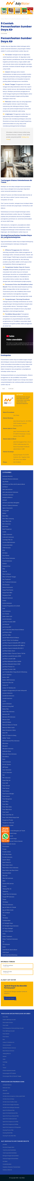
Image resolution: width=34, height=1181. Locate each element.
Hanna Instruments (7, 587)
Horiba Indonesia (7, 603)
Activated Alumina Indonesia (10, 479)
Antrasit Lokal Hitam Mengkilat (10, 502)
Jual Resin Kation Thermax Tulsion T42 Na (13, 653)
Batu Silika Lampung (8, 518)
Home (2, 18)
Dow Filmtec (5, 555)
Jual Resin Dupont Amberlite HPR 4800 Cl (13, 645)
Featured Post (6, 566)
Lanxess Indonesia (7, 693)
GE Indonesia (6, 584)
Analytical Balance (7, 497)
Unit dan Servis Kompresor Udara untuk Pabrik (14, 1096)
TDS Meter (5, 902)
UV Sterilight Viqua (7, 923)
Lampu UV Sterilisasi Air (9, 688)
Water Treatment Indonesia (10, 939)
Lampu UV (5, 685)
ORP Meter (5, 767)
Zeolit (4, 947)
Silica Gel (4, 875)
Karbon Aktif (5, 677)
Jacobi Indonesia (6, 619)
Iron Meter (5, 1161)
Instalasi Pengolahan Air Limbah (11, 606)
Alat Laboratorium (7, 489)
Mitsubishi (5, 746)
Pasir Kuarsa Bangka (8, 793)
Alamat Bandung (8, 418)
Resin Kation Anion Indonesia (10, 867)
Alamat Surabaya (8, 451)
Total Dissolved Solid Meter (9, 1150)
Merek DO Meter (6, 722)
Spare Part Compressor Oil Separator (12, 1127)
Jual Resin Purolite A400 (8, 621)
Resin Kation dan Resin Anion (10, 870)
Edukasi (4, 563)
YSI (3, 941)
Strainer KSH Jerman (8, 883)
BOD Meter (5, 526)
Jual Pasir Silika (6, 635)
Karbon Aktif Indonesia (8, 680)
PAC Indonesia (6, 777)
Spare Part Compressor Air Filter (10, 1121)
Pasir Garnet (5, 788)
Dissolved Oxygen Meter (8, 1147)
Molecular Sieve (6, 751)
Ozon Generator (6, 770)
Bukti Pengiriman (7, 529)
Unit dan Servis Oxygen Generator (11, 1104)
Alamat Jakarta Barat (9, 439)
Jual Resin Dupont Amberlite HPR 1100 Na (13, 643)
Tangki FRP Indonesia (8, 897)
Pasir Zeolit (5, 812)
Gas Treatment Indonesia (9, 582)
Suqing (4, 886)
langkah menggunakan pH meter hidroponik (14, 690)
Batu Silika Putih (6, 521)
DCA (3, 550)
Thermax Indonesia (7, 904)
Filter (3, 569)
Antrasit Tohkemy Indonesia (10, 505)
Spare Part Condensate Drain (10, 1118)
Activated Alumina (7, 476)
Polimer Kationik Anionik (9, 844)
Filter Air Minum (6, 574)
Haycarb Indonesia (7, 598)
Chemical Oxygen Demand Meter (10, 1158)
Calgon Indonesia (7, 534)
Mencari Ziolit (6, 719)
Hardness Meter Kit (7, 1169)
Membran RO (6, 714)
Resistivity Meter (6, 873)
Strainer (4, 1056)
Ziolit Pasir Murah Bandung (9, 955)
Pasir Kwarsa (6, 796)
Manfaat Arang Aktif (8, 706)
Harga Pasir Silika (7, 592)
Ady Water (5, 481)
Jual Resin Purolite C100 (8, 669)
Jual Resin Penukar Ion (8, 666)
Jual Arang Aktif (6, 627)
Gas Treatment (6, 579)
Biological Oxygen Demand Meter (11, 1155)
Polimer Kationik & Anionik (9, 1070)
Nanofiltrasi (5, 756)
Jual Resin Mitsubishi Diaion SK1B (11, 664)
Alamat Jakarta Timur (9, 428)
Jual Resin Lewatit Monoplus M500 (11, 656)
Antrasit (4, 500)
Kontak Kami (10, 998)
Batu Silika (5, 516)
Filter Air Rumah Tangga (9, 576)
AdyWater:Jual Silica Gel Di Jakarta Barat (13, 484)
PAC (3, 775)
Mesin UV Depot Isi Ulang (9, 735)
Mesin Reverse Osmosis (8, 1050)
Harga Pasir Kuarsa (7, 590)
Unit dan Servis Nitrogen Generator (11, 1107)
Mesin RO (5, 733)
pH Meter (5, 1144)
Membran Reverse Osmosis (9, 1047)
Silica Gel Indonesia (7, 878)
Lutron (4, 701)
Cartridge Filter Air (7, 539)
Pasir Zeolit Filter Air (7, 814)
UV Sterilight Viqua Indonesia (10, 926)
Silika (3, 881)
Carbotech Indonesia (8, 537)
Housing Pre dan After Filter (9, 1135)
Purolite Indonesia (7, 857)
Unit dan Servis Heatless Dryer (10, 1101)
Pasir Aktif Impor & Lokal (8, 1031)
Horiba (4, 600)
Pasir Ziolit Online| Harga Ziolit (10, 817)
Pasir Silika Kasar (7, 809)
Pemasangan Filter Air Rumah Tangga (12, 1076)
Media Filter (5, 709)
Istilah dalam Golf (7, 616)
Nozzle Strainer (6, 764)
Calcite (4, 532)
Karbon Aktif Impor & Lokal (9, 1019)
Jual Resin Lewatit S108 (8, 658)
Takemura (5, 891)
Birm (4, 1039)
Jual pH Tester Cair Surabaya (10, 640)
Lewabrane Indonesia (8, 695)
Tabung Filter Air (6, 889)
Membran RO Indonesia (8, 717)
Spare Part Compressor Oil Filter (10, 1124)
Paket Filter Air (6, 780)
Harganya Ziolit (6, 595)
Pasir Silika (5, 804)
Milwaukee (5, 743)
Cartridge (5, 1062)
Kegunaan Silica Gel (7, 682)
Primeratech (5, 846)
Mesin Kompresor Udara (9, 730)
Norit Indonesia (6, 762)
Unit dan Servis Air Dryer (8, 1099)
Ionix (3, 608)
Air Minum (5, 487)
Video (4, 933)
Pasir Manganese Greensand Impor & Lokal (13, 1028)
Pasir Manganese (7, 799)
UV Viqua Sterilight (7, 928)
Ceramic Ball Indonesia (8, 542)
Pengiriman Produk (7, 820)
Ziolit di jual (5, 952)
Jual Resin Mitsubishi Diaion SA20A (11, 661)
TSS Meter (5, 918)
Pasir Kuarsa (5, 791)
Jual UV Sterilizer (7, 674)
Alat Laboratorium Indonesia (10, 492)
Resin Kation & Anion (8, 1022)
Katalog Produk (7, 971)
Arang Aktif (5, 510)
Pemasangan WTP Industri (9, 1073)
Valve (4, 1059)
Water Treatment (7, 936)
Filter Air (7, 18)
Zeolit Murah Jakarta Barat (9, 949)
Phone (5, 462)
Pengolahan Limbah (7, 825)
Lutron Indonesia (7, 703)
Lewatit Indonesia (7, 698)
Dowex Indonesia (7, 561)
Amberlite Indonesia (7, 495)
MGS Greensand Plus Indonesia (10, 740)
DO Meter (5, 553)
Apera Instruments (7, 508)
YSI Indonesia (6, 944)
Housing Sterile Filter (8, 1132)
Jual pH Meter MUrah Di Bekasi (10, 637)
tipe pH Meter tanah (7, 910)
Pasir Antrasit (6, 785)
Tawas (4, 899)
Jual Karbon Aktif (7, 632)
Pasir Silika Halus (7, 807)
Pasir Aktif (5, 783)
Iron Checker (5, 614)
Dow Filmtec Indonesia (8, 558)
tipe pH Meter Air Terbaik (9, 907)
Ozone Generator (7, 772)
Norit (3, 759)
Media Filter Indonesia (8, 711)
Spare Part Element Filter (9, 1110)
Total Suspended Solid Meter (10, 1152)
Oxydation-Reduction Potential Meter (11, 1167)
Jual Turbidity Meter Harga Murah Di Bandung (14, 672)
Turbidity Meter (6, 920)
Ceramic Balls (6, 1093)
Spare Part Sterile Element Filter (10, 1113)
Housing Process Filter (8, 1130)
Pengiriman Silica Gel (8, 822)
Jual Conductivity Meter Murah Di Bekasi (13, 629)
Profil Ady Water (7, 854)
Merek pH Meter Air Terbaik (9, 725)
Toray (4, 915)
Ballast (4, 513)
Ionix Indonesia (6, 611)
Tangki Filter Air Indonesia (9, 894)
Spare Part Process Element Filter (11, 1116)
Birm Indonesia (6, 524)
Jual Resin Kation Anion (8, 651)
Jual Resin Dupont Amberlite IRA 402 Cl (13, 648)
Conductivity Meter (7, 545)
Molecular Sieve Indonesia (9, 754)
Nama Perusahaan (8, 412)
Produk (4, 849)
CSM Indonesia (6, 547)
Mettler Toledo (6, 738)
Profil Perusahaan (8, 965)
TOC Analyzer (6, 912)
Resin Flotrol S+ (6, 862)
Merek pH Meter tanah (8, 727)
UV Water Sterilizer (7, 931)
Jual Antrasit (5, 624)
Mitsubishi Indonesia (7, 748)
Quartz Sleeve (6, 859)
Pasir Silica (5, 801)
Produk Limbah (6, 852)
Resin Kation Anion (7, 865)
